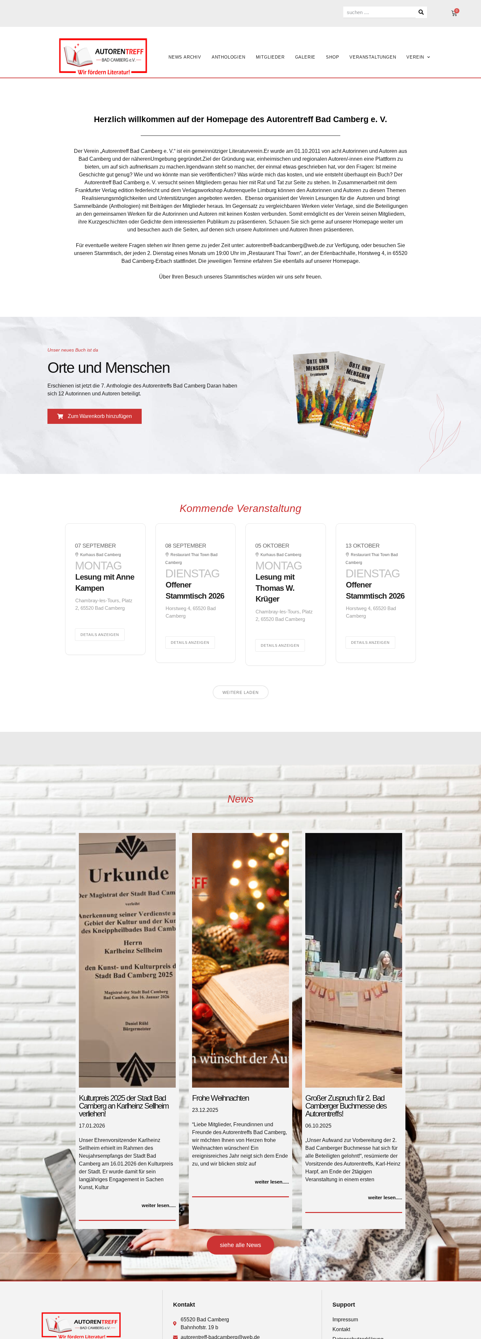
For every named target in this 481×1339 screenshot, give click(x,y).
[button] (94, 416)
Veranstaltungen (372, 57)
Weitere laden (241, 692)
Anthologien (228, 57)
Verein (415, 57)
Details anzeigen (99, 635)
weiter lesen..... (159, 1205)
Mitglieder (270, 57)
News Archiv (185, 57)
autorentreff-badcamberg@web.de (285, 245)
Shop (332, 57)
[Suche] (421, 12)
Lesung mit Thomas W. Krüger (275, 587)
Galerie (305, 57)
